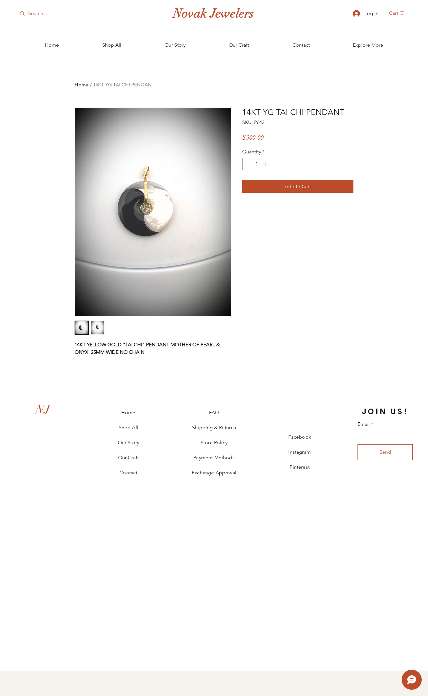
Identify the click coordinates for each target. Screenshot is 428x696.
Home (82, 85)
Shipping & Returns (214, 427)
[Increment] (265, 164)
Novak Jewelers (213, 13)
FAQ (214, 412)
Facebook (299, 437)
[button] (397, 13)
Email (364, 424)
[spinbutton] (256, 164)
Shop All (128, 427)
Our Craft (128, 458)
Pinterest (299, 467)
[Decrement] (247, 164)
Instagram (299, 452)
